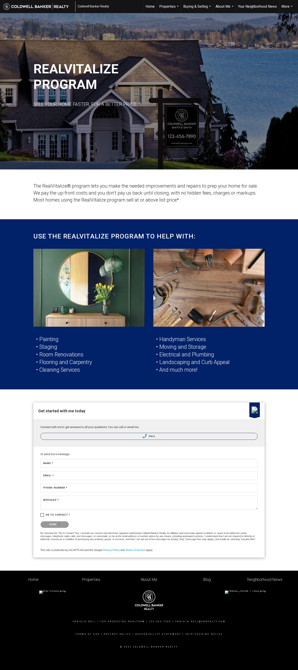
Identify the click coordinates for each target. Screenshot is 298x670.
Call (152, 436)
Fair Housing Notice (204, 634)
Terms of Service (135, 550)
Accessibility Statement (158, 634)
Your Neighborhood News (257, 6)
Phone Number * (55, 487)
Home (150, 6)
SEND (53, 524)
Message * (51, 500)
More (287, 8)
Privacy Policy (111, 550)
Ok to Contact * (58, 514)
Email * (48, 475)
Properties (169, 8)
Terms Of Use (87, 634)
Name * (48, 463)
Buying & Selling (197, 8)
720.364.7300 (160, 621)
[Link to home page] (38, 6)
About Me (225, 8)
